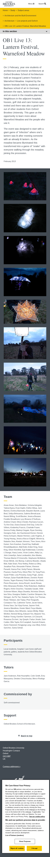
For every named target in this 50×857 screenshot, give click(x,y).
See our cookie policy (37, 816)
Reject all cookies (17, 848)
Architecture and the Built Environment (20, 16)
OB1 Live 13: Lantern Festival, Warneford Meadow (25, 26)
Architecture (9, 21)
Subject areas (23, 10)
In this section (10, 31)
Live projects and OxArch (27, 21)
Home (5, 10)
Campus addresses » (11, 767)
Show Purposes (25, 841)
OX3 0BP (7, 756)
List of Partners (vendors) (14, 835)
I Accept (34, 848)
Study (12, 10)
